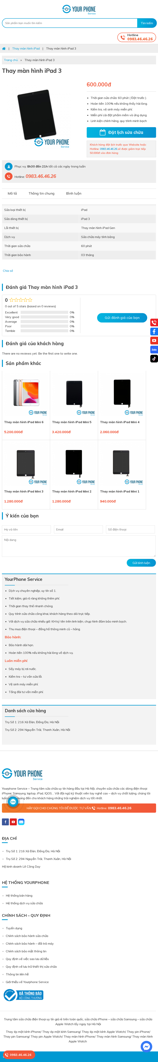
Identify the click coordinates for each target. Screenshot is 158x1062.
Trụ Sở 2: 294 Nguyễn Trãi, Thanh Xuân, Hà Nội (38, 859)
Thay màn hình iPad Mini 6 (24, 422)
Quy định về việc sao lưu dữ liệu (27, 959)
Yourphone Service (79, 9)
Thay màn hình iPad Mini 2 (72, 491)
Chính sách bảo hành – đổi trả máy (30, 943)
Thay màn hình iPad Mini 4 (120, 422)
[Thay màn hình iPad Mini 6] (26, 417)
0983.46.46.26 (140, 39)
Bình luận (73, 193)
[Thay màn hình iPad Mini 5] (74, 417)
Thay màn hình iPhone (79, 1036)
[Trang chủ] (4, 48)
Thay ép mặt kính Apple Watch (103, 1032)
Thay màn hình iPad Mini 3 (24, 491)
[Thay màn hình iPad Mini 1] (122, 486)
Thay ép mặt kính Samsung (61, 1032)
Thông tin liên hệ (17, 974)
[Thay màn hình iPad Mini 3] (26, 486)
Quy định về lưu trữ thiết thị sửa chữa (31, 966)
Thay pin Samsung (16, 1036)
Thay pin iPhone (138, 1032)
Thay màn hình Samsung (113, 1036)
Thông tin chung (42, 193)
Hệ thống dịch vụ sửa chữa (24, 903)
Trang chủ (11, 60)
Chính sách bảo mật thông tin (26, 951)
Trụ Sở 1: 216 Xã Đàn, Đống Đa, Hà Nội (33, 851)
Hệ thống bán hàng (19, 895)
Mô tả (12, 193)
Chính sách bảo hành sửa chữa (27, 936)
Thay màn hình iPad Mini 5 (72, 422)
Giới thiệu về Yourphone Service (27, 982)
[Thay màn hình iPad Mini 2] (74, 486)
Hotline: (114, 808)
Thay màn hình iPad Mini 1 (120, 491)
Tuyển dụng (14, 928)
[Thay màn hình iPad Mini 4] (122, 417)
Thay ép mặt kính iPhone (23, 1032)
